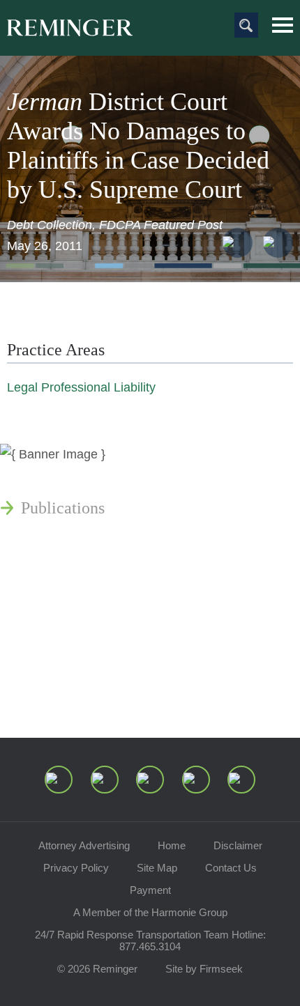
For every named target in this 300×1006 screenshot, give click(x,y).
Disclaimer (237, 845)
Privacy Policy (76, 868)
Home (172, 845)
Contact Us (231, 868)
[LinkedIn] (105, 780)
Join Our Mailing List (94, 695)
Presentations (66, 575)
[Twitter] (150, 780)
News (40, 474)
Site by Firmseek (204, 969)
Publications (63, 508)
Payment (150, 890)
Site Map (157, 868)
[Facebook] (196, 780)
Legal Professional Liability (81, 387)
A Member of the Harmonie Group (150, 912)
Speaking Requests (85, 661)
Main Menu (282, 25)
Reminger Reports (82, 541)
